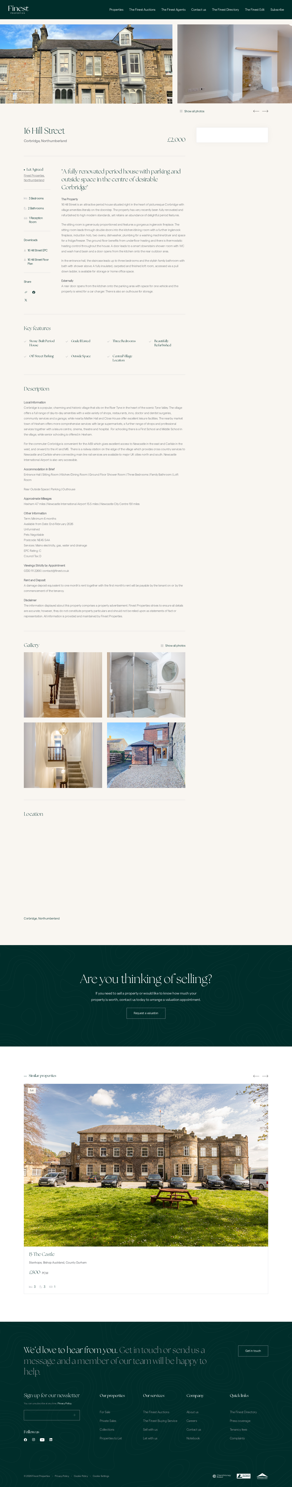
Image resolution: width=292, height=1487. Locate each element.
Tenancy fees (238, 1429)
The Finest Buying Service (160, 1421)
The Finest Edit (255, 9)
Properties (116, 9)
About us (192, 1412)
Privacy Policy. (65, 1403)
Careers (192, 1421)
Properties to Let (111, 1438)
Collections (107, 1429)
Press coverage (240, 1421)
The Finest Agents (173, 9)
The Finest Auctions (142, 9)
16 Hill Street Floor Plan (38, 261)
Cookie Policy (81, 1476)
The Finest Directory (225, 9)
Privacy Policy (62, 1476)
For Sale (105, 1412)
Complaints (237, 1438)
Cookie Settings (101, 1476)
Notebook (193, 1438)
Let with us (150, 1438)
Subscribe (277, 9)
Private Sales (108, 1421)
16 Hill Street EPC (38, 250)
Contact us (198, 9)
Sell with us (150, 1429)
